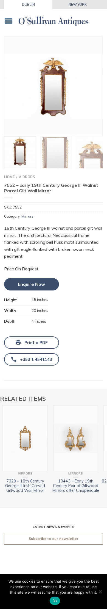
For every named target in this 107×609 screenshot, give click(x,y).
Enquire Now (31, 284)
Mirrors (26, 177)
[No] (100, 591)
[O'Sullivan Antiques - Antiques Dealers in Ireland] (53, 19)
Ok (54, 601)
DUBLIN (28, 4)
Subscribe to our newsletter (53, 538)
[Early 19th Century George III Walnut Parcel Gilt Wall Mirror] (53, 86)
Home (9, 177)
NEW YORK (78, 4)
